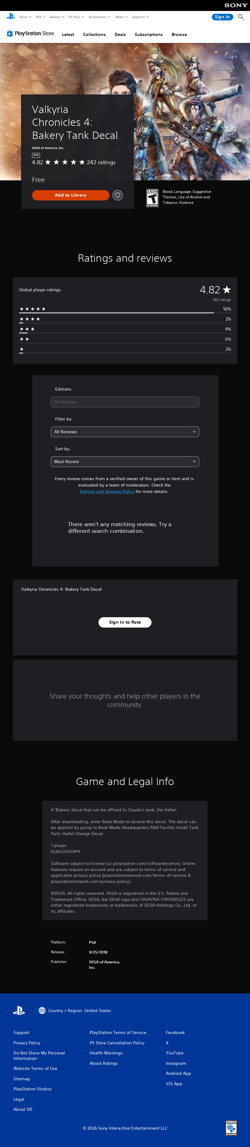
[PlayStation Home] (10, 17)
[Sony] (236, 9)
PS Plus (74, 17)
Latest (68, 34)
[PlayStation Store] (32, 33)
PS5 (38, 17)
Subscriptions (149, 34)
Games (54, 17)
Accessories (97, 17)
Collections (94, 34)
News (120, 17)
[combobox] (125, 402)
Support (138, 17)
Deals (120, 34)
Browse (179, 34)
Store (23, 17)
